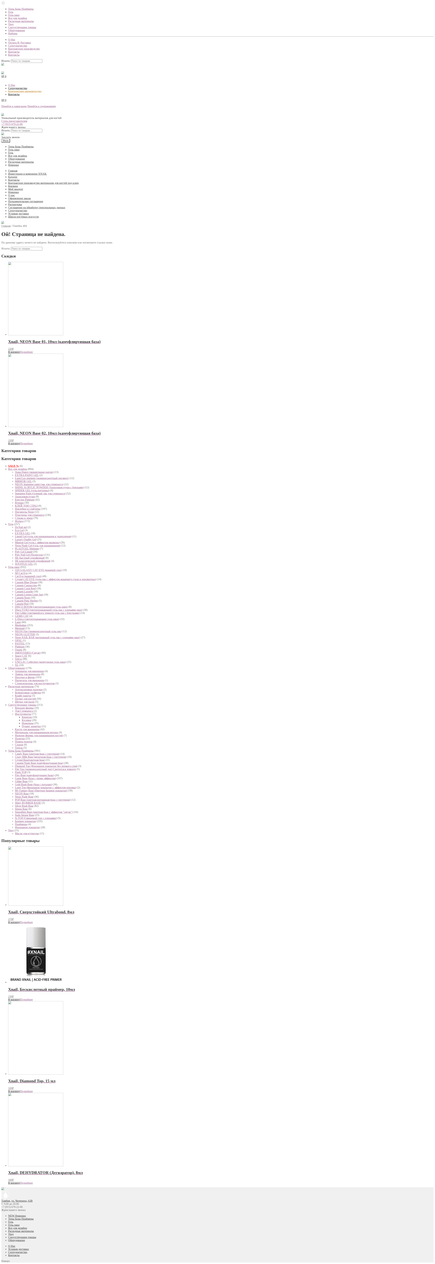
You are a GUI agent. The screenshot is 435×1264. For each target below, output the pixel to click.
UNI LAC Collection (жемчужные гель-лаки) (40, 661)
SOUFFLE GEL (24, 563)
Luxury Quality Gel (25, 539)
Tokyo (18, 658)
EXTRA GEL (22, 533)
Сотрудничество (17, 45)
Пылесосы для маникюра (29, 680)
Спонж (19, 744)
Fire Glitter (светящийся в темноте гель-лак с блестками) (47, 612)
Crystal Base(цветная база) (30, 760)
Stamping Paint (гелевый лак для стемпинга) (40, 493)
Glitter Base (21, 781)
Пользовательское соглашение (25, 201)
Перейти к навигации (14, 106)
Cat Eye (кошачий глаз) (28, 576)
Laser (18, 622)
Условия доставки (18, 213)
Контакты (14, 51)
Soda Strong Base (24, 815)
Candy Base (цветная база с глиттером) (37, 753)
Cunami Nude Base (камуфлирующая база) (39, 763)
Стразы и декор (24, 518)
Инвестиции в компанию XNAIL (27, 173)
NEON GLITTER (25, 634)
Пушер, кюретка (31, 726)
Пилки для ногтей (25, 698)
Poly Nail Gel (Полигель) (29, 554)
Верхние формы (24, 707)
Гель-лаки (14, 15)
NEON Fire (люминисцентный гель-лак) (38, 631)
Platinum (19, 646)
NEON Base (22, 793)
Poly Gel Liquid (23, 551)
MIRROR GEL (23, 481)
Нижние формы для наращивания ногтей (39, 735)
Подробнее (26, 351)
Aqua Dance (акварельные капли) (34, 472)
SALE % (13, 465)
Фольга (19, 521)
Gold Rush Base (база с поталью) (33, 784)
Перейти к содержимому (41, 106)
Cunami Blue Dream (26, 582)
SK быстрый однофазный (30, 557)
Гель (10, 12)
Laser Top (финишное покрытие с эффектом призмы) (45, 787)
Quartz (18, 649)
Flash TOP (21, 772)
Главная (12, 170)
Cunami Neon (22, 597)
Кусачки (26, 720)
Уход (11, 24)
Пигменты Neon (24, 511)
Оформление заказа (19, 198)
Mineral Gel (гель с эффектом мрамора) (37, 542)
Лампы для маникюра (27, 674)
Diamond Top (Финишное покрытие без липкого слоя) (46, 766)
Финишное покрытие (27, 827)
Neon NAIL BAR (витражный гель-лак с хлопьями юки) (47, 637)
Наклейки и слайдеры (27, 508)
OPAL (18, 640)
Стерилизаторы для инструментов (35, 683)
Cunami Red (22, 603)
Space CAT (21, 655)
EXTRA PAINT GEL (27, 475)
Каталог (13, 176)
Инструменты (23, 714)
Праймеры (21, 824)
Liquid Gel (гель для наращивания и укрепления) (43, 536)
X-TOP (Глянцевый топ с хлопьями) (36, 818)
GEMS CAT (22, 616)
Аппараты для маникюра (29, 671)
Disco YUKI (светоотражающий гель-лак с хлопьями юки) (48, 609)
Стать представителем (14, 121)
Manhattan (20, 625)
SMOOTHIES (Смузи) (28, 652)
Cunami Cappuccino (26, 585)
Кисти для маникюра (27, 729)
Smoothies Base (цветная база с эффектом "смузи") (44, 812)
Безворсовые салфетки (28, 692)
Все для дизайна (17, 18)
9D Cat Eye (21, 573)
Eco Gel (19, 530)
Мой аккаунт (15, 189)
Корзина (13, 186)
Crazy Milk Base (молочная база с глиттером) (40, 756)
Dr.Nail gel (21, 527)
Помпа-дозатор (23, 741)
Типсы (19, 747)
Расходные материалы (21, 21)
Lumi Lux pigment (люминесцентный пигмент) (42, 478)
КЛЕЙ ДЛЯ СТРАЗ (26, 505)
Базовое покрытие (25, 821)
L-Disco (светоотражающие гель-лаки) (37, 619)
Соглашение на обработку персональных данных (36, 207)
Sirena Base (21, 809)
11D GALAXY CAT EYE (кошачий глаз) (38, 570)
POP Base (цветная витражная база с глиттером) (42, 799)
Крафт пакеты (23, 695)
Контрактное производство (24, 48)
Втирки (19, 502)
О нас (11, 195)
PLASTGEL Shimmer (27, 548)
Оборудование (16, 30)
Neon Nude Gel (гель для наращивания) (37, 545)
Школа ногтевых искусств (23, 216)
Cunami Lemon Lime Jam (29, 594)
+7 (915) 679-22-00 (12, 124)
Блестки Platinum (24, 499)
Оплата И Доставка (19, 42)
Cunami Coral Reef (25, 588)
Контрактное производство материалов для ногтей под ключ (43, 183)
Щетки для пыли (24, 701)
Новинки (13, 165)
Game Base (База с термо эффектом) (35, 778)
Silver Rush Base (24, 805)
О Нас (11, 39)
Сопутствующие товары (22, 27)
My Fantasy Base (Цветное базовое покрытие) (41, 790)
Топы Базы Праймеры (21, 8)
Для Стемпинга (24, 711)
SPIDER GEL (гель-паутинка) (32, 490)
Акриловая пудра (25, 496)
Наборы (12, 33)
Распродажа (15, 204)
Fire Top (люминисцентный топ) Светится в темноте (45, 769)
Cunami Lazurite (24, 591)
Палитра (20, 738)
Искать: (5, 60)
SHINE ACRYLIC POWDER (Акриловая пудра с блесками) (49, 487)
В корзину (14, 351)
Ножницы (27, 723)
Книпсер (27, 717)
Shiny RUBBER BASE (28, 802)
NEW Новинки (17, 1215)
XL (17, 665)
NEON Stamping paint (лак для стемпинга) (39, 484)
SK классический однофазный (32, 560)
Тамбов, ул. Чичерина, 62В (17, 1200)
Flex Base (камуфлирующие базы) (34, 775)
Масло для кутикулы (27, 833)
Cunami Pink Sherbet (26, 600)
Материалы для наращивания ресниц (36, 732)
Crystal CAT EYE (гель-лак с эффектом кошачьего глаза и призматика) (55, 579)
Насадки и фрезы (25, 677)
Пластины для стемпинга (29, 514)
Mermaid (20, 628)
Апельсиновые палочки (29, 689)
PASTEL (20, 643)
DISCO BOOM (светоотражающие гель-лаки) (41, 606)
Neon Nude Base (24, 796)
